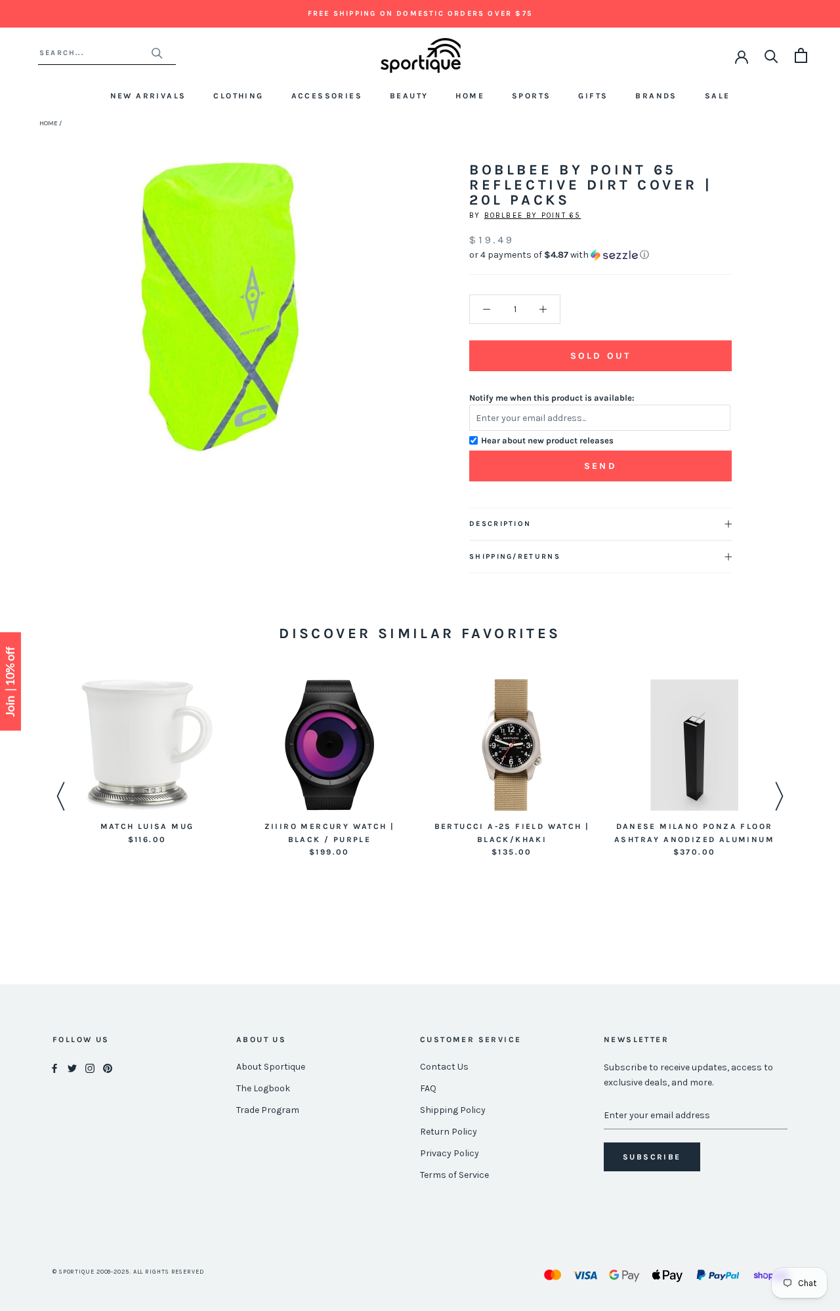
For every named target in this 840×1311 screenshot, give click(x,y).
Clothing (238, 95)
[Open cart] (801, 55)
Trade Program (267, 1110)
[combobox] (95, 53)
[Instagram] (89, 1067)
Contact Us (444, 1066)
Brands (656, 95)
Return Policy (448, 1131)
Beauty (409, 95)
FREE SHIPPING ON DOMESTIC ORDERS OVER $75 (420, 13)
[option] (147, 763)
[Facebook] (54, 1067)
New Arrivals (148, 95)
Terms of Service (454, 1174)
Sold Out (600, 355)
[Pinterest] (107, 1067)
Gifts (593, 95)
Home (469, 95)
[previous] (90, 321)
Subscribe (652, 1156)
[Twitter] (72, 1067)
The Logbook (263, 1088)
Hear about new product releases (547, 440)
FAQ (428, 1088)
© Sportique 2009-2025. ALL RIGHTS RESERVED (128, 1271)
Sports (531, 95)
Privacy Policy (449, 1153)
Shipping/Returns (514, 556)
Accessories (326, 95)
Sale (717, 95)
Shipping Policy (453, 1110)
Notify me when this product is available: (552, 398)
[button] (600, 255)
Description (500, 523)
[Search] (771, 55)
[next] (349, 321)
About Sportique (270, 1066)
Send (600, 466)
